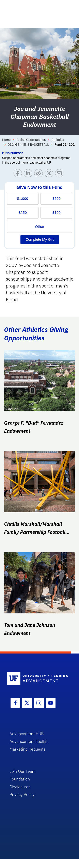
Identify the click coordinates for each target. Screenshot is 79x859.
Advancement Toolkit (29, 741)
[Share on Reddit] (39, 174)
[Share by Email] (60, 174)
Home (6, 140)
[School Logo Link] (37, 678)
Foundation (20, 779)
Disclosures (20, 786)
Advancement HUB (27, 733)
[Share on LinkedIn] (29, 174)
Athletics (57, 140)
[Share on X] (50, 174)
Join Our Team (23, 771)
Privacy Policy (22, 794)
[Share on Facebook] (19, 174)
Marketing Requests (28, 749)
